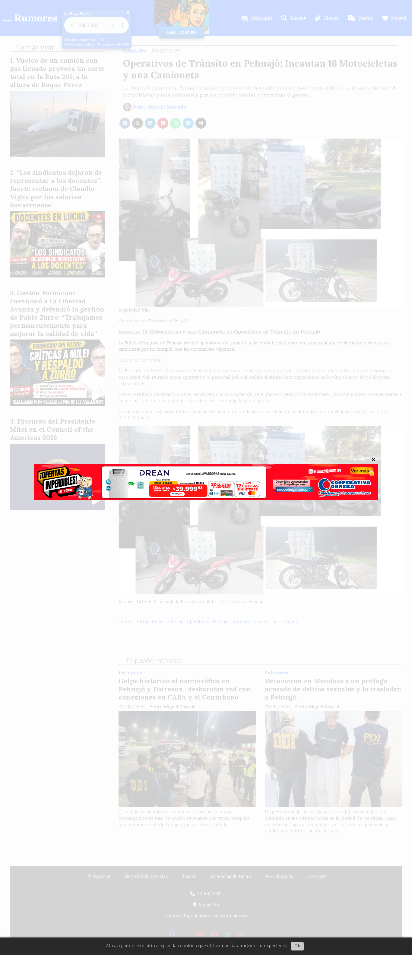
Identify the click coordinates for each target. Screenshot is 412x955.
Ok (297, 946)
